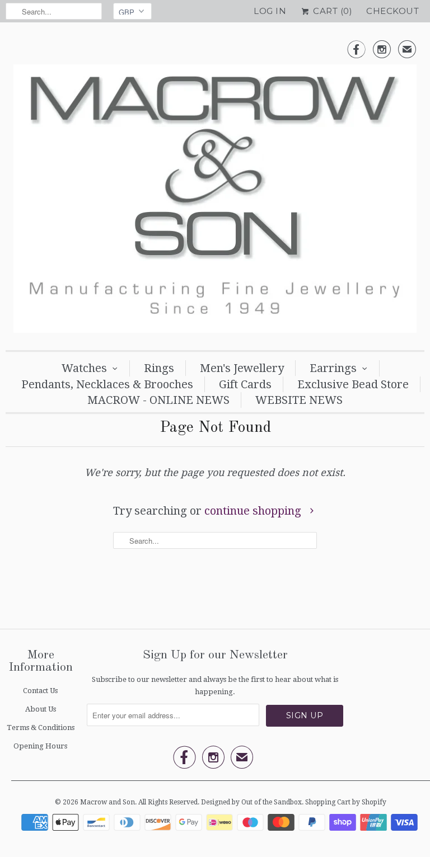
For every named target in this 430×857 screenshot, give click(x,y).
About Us (40, 709)
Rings (159, 368)
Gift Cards (245, 384)
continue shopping (254, 510)
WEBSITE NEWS (299, 400)
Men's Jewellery (242, 368)
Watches (84, 368)
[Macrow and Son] (215, 189)
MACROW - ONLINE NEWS (158, 400)
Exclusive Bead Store (353, 384)
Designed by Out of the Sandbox (251, 802)
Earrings (333, 368)
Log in (270, 11)
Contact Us (40, 690)
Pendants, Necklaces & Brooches (107, 384)
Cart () (331, 11)
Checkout (392, 11)
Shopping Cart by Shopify (345, 802)
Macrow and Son (107, 802)
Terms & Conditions (40, 727)
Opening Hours (40, 746)
